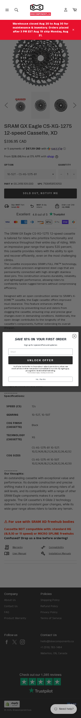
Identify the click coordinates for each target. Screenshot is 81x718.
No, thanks (40, 379)
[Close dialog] (74, 336)
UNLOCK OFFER (40, 360)
